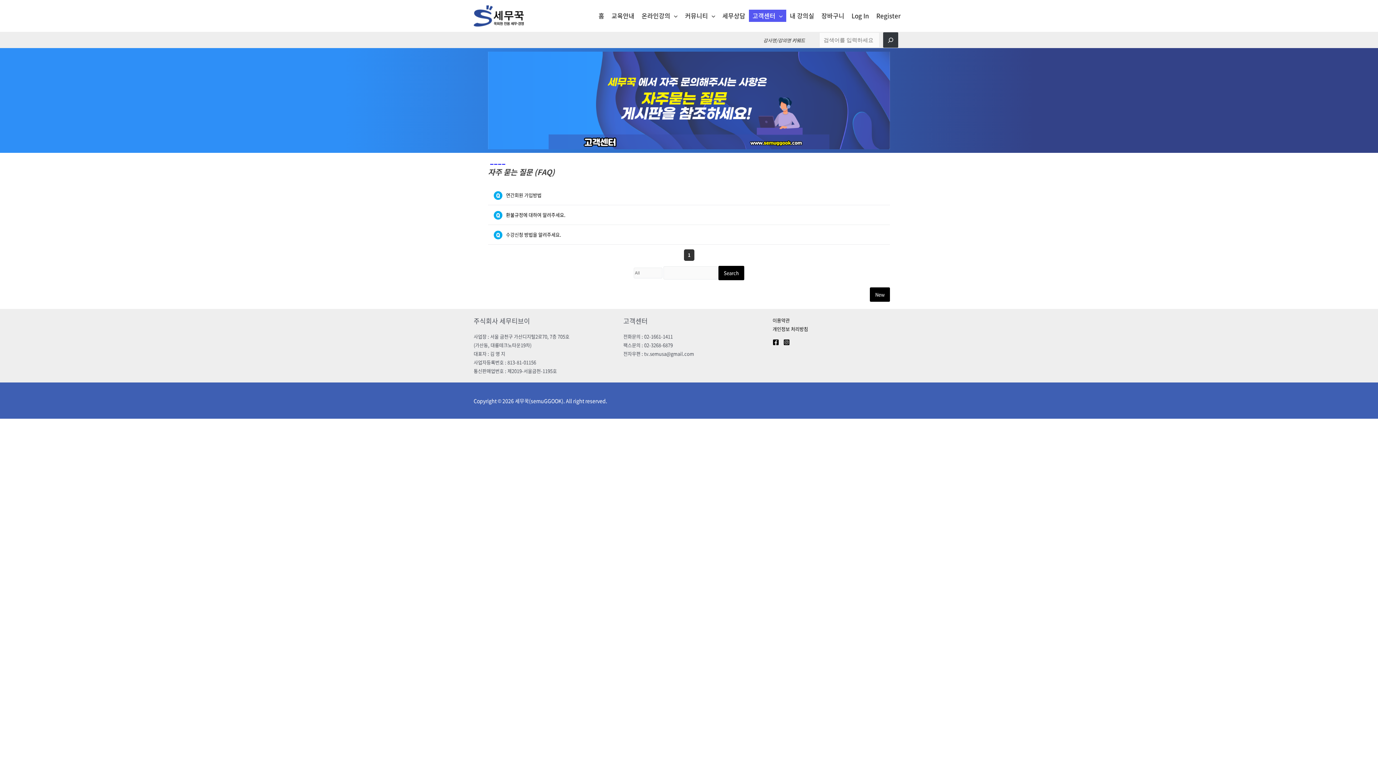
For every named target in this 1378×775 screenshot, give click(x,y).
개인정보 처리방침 (790, 328)
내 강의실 (802, 15)
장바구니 (832, 15)
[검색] (890, 40)
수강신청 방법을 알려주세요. (533, 234)
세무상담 (733, 15)
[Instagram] (786, 342)
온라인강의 (656, 15)
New (880, 294)
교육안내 (622, 15)
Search (731, 272)
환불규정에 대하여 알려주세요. (536, 214)
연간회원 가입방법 (524, 195)
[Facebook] (776, 342)
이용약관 (781, 320)
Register (888, 15)
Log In (860, 15)
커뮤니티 (696, 15)
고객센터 (764, 15)
